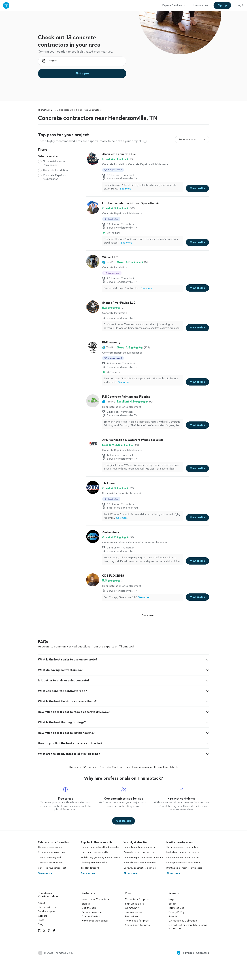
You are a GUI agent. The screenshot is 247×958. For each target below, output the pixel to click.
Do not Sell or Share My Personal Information (188, 926)
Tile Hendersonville (91, 868)
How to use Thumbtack (95, 899)
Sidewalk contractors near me (140, 862)
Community (132, 907)
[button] (108, 262)
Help (171, 899)
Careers (42, 915)
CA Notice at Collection (183, 920)
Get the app (89, 907)
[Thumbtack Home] (6, 5)
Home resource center (95, 920)
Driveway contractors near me (140, 868)
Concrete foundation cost (52, 868)
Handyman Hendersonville (94, 852)
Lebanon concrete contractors (182, 857)
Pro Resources (133, 912)
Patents (173, 916)
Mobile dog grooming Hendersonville (100, 857)
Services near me (92, 912)
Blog (40, 924)
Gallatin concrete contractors (182, 847)
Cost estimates (91, 916)
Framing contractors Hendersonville (100, 847)
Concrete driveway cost (50, 862)
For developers (46, 911)
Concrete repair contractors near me (143, 857)
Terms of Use (176, 907)
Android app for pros (137, 925)
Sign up (86, 903)
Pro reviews (132, 916)
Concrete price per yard (50, 847)
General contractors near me (139, 852)
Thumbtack (44, 110)
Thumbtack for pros (137, 899)
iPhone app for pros (137, 920)
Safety (172, 903)
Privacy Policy (176, 912)
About (41, 903)
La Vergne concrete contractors (183, 862)
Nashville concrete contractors (182, 852)
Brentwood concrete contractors (184, 868)
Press (41, 920)
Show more (45, 873)
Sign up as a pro (134, 903)
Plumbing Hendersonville (94, 862)
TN (54, 110)
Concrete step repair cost (52, 852)
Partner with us (47, 907)
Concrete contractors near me (140, 847)
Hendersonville (67, 110)
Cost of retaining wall (49, 857)
